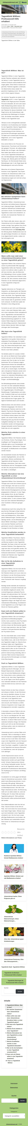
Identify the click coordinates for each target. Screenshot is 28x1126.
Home (8, 26)
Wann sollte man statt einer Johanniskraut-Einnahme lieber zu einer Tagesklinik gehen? (14, 1019)
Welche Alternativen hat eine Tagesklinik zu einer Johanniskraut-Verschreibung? (14, 1036)
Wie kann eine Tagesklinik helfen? (15, 1025)
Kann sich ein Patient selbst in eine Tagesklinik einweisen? (15, 1056)
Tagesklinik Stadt (18, 26)
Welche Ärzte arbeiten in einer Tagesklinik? (14, 1029)
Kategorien (14, 1111)
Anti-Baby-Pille (20, 229)
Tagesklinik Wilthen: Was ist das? (14, 1006)
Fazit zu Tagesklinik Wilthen (14, 1062)
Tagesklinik (4, 99)
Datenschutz (14, 1087)
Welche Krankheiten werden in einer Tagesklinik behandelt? (14, 1043)
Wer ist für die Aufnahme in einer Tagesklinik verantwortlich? (14, 1050)
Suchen (6, 988)
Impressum (14, 1083)
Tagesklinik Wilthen (19, 967)
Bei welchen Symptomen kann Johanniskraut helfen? (14, 1012)
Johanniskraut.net (10, 2)
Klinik (12, 26)
